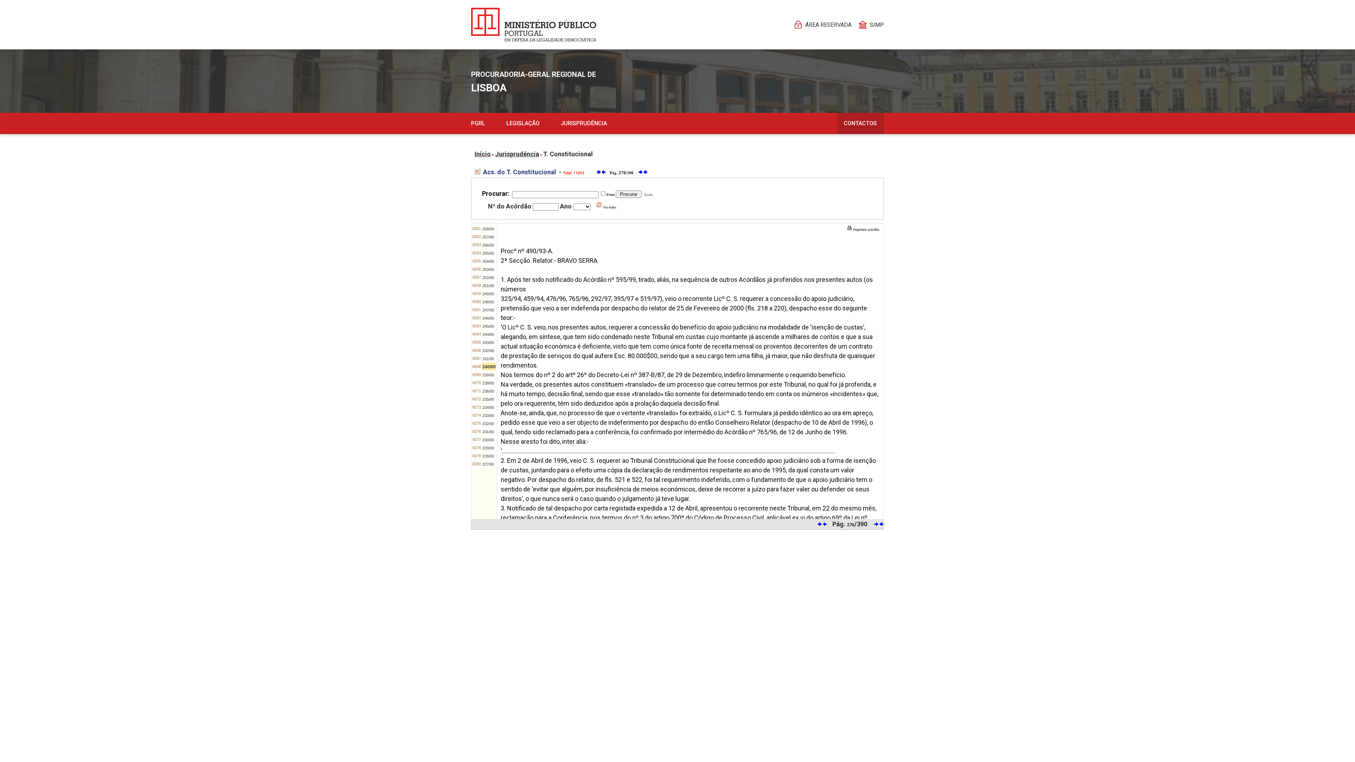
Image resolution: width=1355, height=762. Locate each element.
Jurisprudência (584, 123)
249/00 (488, 294)
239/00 (488, 375)
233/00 (488, 415)
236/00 (488, 391)
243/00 (488, 342)
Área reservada (828, 25)
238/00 (488, 383)
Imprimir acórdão (866, 229)
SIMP (877, 25)
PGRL (478, 123)
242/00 (488, 351)
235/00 (488, 399)
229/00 (488, 448)
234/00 (488, 407)
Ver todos (609, 207)
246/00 (488, 318)
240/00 (489, 366)
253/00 (488, 269)
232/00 (488, 424)
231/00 (488, 432)
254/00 (488, 261)
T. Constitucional (568, 154)
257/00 (488, 237)
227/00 (488, 464)
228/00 (488, 456)
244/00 (488, 334)
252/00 (488, 278)
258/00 (488, 229)
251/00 (488, 286)
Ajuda (647, 194)
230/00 (488, 440)
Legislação (523, 123)
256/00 (488, 245)
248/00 (488, 302)
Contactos (860, 123)
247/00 (488, 310)
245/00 (488, 326)
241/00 (488, 359)
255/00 (488, 253)
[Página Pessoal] (533, 25)
